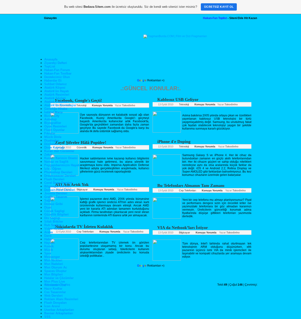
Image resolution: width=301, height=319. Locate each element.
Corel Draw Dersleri (58, 183)
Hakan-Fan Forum (57, 70)
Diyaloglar (51, 140)
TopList (49, 66)
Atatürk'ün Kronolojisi (60, 105)
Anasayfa (50, 59)
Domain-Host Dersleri (59, 190)
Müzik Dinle (52, 137)
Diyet (47, 207)
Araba (48, 232)
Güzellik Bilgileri (56, 214)
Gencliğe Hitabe (55, 108)
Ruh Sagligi (52, 225)
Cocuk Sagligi (54, 211)
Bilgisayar (82, 189)
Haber (48, 239)
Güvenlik (81, 147)
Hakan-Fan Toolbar (57, 73)
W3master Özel (55, 285)
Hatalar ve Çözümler (59, 278)
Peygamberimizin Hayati (62, 165)
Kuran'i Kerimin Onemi (61, 158)
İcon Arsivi (52, 306)
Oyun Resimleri (55, 126)
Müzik (48, 250)
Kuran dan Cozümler (59, 151)
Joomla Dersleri (55, 193)
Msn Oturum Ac (55, 267)
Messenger (52, 257)
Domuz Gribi (53, 204)
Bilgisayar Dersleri (57, 186)
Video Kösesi (53, 228)
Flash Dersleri (54, 179)
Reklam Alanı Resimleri (61, 299)
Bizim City (51, 116)
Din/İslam (51, 144)
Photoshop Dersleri (58, 172)
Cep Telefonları (85, 231)
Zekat (48, 154)
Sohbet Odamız (55, 84)
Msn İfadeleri (53, 264)
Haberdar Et (52, 80)
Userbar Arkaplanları (59, 309)
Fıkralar (49, 133)
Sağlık (48, 200)
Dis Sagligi (52, 218)
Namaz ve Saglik (56, 161)
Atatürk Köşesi (54, 87)
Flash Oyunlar (54, 130)
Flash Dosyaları (55, 302)
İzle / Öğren (52, 168)
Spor (47, 253)
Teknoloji (81, 105)
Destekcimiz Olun (57, 77)
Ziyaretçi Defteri (55, 63)
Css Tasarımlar (55, 292)
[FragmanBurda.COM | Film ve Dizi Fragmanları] (175, 36)
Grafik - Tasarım (55, 197)
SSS (47, 317)
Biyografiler (52, 123)
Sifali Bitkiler (53, 221)
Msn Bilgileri (53, 274)
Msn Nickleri (53, 260)
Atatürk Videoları (56, 101)
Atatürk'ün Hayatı (56, 91)
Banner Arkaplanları (58, 313)
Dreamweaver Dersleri (60, 175)
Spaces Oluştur (55, 271)
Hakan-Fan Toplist (215, 18)
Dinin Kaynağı (54, 147)
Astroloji (50, 119)
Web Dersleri (53, 295)
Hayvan (49, 242)
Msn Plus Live (54, 281)
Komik (49, 246)
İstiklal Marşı (53, 112)
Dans (47, 235)
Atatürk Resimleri (56, 94)
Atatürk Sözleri (55, 98)
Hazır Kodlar (53, 288)
